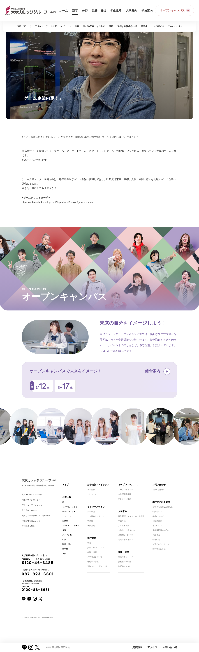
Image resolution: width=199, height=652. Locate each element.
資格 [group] (127, 26)
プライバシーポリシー (162, 544)
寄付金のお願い (93, 562)
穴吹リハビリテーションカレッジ (36, 516)
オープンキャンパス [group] (167, 26)
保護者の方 (157, 512)
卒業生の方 (157, 525)
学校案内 (91, 538)
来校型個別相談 (124, 494)
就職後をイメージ (125, 557)
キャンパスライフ (96, 506)
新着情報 (91, 489)
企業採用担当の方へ (161, 530)
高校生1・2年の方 (125, 535)
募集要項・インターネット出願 (131, 516)
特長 (89, 543)
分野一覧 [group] (21, 26)
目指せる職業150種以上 (163, 507)
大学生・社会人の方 (126, 530)
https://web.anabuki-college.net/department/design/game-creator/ (57, 202)
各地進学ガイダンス (126, 539)
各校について (158, 516)
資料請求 (137, 647)
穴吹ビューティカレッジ (32, 505)
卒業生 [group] (144, 26)
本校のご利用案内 (161, 502)
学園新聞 (91, 525)
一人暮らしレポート (95, 516)
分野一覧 (66, 497)
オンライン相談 (124, 499)
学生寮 (90, 521)
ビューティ (67, 516)
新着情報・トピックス (98, 484)
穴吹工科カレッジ (29, 510)
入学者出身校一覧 (94, 557)
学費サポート (123, 521)
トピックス (92, 494)
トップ (65, 484)
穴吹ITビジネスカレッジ (32, 494)
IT (63, 502)
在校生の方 (157, 521)
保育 (64, 530)
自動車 (65, 521)
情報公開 (156, 539)
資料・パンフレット (95, 548)
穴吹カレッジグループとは (98, 566)
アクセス (152, 647)
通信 (64, 553)
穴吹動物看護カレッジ (31, 521)
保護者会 (156, 535)
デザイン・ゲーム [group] (50, 26)
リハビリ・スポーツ (70, 525)
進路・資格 (123, 552)
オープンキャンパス (128, 484)
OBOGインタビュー (126, 566)
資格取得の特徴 (124, 562)
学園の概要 (92, 552)
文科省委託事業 (159, 549)
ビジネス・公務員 (69, 507)
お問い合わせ (159, 484)
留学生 (65, 549)
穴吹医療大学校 (28, 526)
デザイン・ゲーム (69, 512)
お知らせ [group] (94, 26)
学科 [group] (77, 26)
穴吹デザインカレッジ (31, 500)
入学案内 (122, 511)
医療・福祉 (67, 544)
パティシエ (67, 535)
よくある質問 (123, 525)
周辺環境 (91, 512)
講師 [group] (111, 26)
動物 (64, 539)
